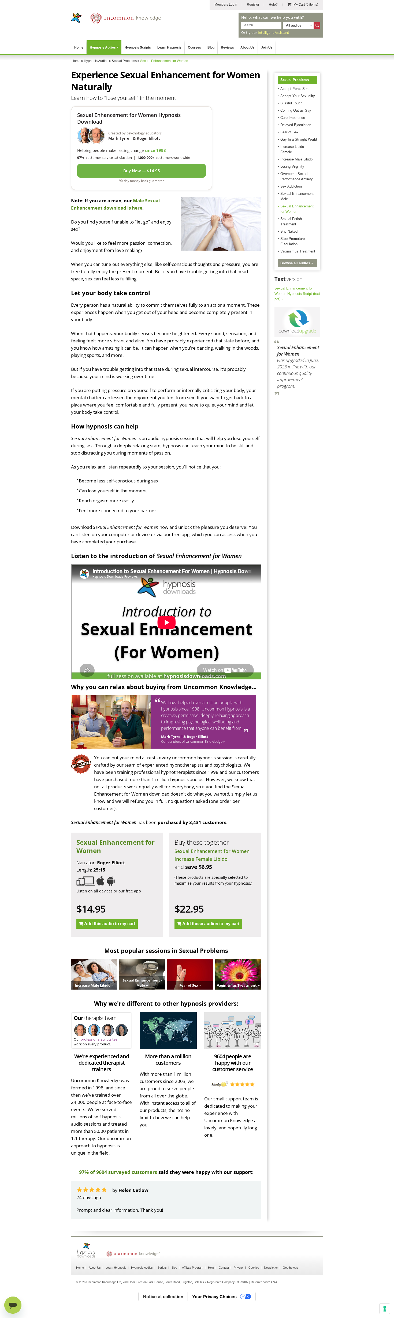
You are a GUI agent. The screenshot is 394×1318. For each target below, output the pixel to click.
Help (211, 1267)
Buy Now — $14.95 (141, 170)
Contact (224, 1267)
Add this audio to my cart (109, 923)
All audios (293, 25)
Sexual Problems (294, 80)
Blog (210, 47)
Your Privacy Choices (214, 1296)
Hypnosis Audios (103, 47)
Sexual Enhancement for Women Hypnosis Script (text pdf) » (297, 293)
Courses (194, 47)
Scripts (162, 1267)
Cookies (253, 1267)
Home (78, 47)
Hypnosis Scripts (138, 47)
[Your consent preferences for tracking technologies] (385, 1309)
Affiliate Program (192, 1267)
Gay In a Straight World (298, 139)
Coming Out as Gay (295, 110)
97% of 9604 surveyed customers (118, 1172)
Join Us (267, 47)
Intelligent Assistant (273, 32)
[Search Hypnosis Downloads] (317, 25)
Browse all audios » (296, 263)
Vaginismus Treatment (297, 251)
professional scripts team (101, 1039)
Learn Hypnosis (169, 47)
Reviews (227, 47)
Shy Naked (289, 231)
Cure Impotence (292, 118)
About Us (247, 47)
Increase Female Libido (201, 859)
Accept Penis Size (294, 89)
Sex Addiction (291, 186)
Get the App (290, 1267)
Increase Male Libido (296, 159)
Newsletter (271, 1267)
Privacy (239, 1267)
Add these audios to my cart (210, 923)
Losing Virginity (292, 166)
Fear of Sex (289, 132)
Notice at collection (163, 1296)
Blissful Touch (291, 103)
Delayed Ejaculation (295, 125)
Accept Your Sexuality (297, 96)
